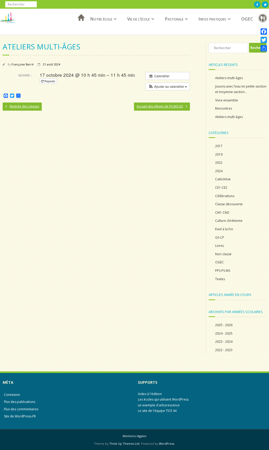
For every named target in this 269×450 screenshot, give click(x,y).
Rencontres (223, 108)
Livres (219, 245)
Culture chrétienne (228, 220)
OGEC (247, 19)
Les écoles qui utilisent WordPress (163, 399)
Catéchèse (223, 179)
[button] (168, 86)
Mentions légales (134, 436)
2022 (219, 162)
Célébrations (224, 196)
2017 (219, 146)
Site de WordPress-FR (20, 416)
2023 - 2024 (223, 341)
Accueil (79, 24)
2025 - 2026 (223, 325)
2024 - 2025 (223, 333)
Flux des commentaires (21, 409)
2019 (219, 154)
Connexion (12, 394)
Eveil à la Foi (224, 229)
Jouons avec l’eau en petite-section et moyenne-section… (240, 89)
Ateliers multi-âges (229, 78)
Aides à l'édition (150, 394)
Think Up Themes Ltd (124, 444)
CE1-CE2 (221, 187)
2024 (219, 171)
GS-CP (219, 237)
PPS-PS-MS (222, 270)
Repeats (50, 81)
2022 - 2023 (223, 350)
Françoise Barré (23, 64)
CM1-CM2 (222, 212)
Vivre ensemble (226, 100)
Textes (220, 279)
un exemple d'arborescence (159, 405)
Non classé (223, 254)
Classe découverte (229, 204)
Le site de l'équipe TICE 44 (157, 410)
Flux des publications (19, 402)
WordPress (166, 444)
